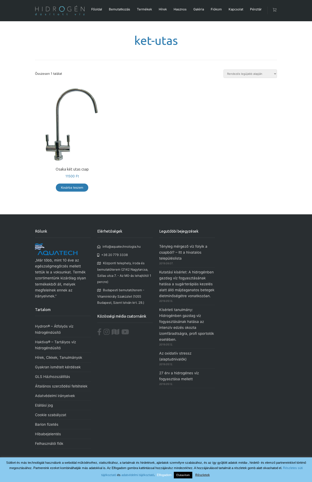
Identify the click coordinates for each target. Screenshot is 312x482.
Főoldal (96, 9)
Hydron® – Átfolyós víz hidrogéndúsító (54, 329)
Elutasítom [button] (183, 475)
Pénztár (256, 9)
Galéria (198, 9)
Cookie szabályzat (50, 415)
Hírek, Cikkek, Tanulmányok (58, 357)
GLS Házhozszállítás (52, 377)
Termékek (144, 9)
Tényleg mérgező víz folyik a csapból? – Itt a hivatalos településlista (183, 252)
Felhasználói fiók (49, 443)
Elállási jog (44, 405)
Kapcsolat (236, 9)
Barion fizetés (46, 424)
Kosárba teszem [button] (72, 187)
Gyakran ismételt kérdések (58, 367)
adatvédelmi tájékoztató (137, 475)
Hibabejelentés (48, 434)
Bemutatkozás (119, 9)
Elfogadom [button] (164, 475)
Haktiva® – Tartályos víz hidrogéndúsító (55, 345)
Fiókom (216, 9)
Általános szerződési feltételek (61, 386)
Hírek (163, 9)
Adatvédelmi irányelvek (55, 396)
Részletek (202, 475)
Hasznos (180, 9)
